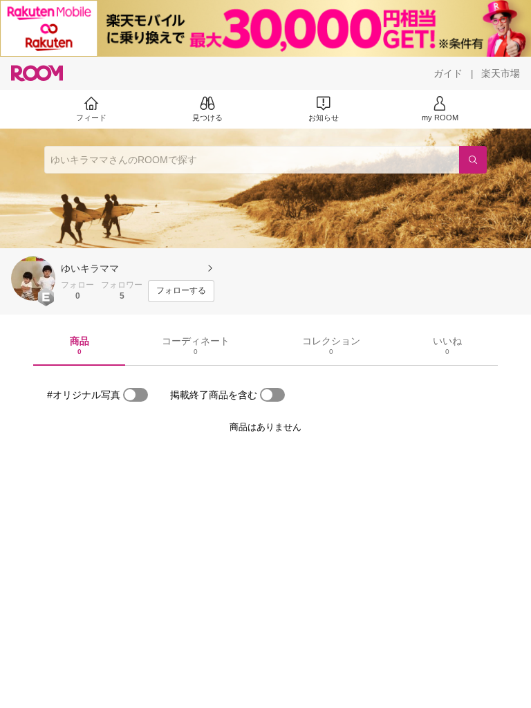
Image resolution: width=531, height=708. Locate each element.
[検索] (473, 160)
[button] (33, 279)
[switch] (135, 395)
